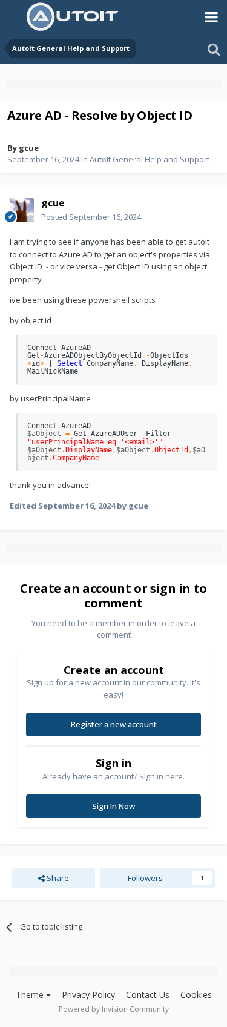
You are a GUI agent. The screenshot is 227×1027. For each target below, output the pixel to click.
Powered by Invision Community (114, 1009)
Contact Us (147, 994)
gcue (29, 147)
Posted (91, 216)
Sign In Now (113, 806)
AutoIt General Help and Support (149, 159)
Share (57, 878)
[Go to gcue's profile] (22, 210)
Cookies (196, 994)
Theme (31, 994)
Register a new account (114, 724)
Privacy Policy (88, 994)
